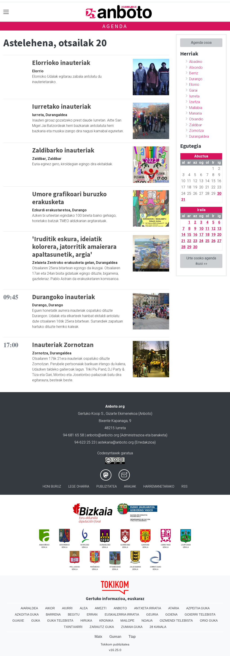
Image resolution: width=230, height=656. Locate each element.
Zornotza (196, 130)
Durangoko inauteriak (63, 297)
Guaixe (18, 620)
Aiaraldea (29, 608)
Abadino (195, 62)
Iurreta (194, 96)
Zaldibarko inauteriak (63, 150)
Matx (98, 636)
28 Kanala (158, 627)
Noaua (147, 620)
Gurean (115, 636)
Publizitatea (106, 486)
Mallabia (195, 108)
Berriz (193, 73)
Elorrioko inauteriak (61, 63)
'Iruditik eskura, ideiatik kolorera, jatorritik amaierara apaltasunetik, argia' (74, 246)
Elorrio (194, 84)
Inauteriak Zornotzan (63, 345)
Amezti (100, 608)
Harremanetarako (158, 486)
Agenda (115, 26)
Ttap (132, 636)
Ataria (173, 608)
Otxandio (196, 119)
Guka (35, 620)
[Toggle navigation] (6, 12)
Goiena (171, 614)
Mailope (127, 620)
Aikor (50, 608)
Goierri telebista (200, 614)
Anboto (120, 608)
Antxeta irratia (147, 608)
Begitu (74, 614)
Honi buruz (52, 486)
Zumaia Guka (131, 627)
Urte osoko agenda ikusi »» (201, 261)
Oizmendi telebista (176, 620)
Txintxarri (73, 627)
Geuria (152, 614)
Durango (195, 79)
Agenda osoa (201, 42)
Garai (193, 90)
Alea (84, 608)
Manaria (195, 113)
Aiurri (67, 608)
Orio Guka (209, 620)
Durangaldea (199, 136)
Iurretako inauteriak (61, 106)
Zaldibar (195, 125)
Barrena (53, 614)
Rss (184, 486)
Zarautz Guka (102, 627)
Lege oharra (78, 486)
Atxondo (196, 67)
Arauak (130, 486)
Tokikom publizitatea (115, 644)
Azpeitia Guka (198, 608)
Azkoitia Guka (27, 614)
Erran (92, 614)
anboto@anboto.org (102, 435)
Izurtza (194, 102)
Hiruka (86, 620)
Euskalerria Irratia (122, 614)
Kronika (106, 620)
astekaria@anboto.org (116, 442)
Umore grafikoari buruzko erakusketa (69, 198)
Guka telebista (60, 620)
